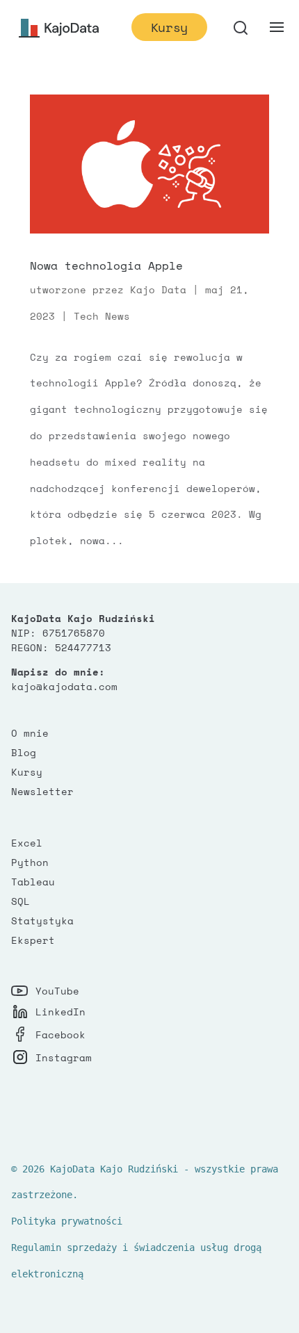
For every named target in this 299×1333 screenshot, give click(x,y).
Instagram (63, 1057)
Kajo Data (158, 289)
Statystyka (42, 920)
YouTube (57, 990)
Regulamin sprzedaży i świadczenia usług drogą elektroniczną (136, 1260)
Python (30, 862)
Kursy (169, 27)
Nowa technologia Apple (106, 265)
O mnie (30, 733)
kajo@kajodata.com (64, 686)
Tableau (33, 881)
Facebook (60, 1034)
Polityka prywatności (66, 1221)
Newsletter (42, 791)
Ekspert (33, 940)
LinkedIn (60, 1011)
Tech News (102, 316)
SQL (20, 901)
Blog (23, 752)
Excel (26, 842)
